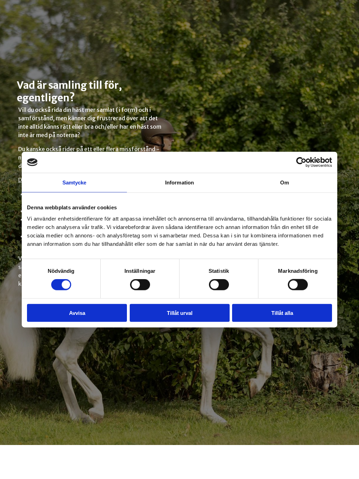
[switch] (140, 284)
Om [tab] (284, 182)
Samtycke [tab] (74, 182)
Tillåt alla (282, 313)
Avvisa (77, 313)
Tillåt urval (179, 313)
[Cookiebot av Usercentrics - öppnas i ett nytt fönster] (301, 162)
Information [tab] (179, 182)
